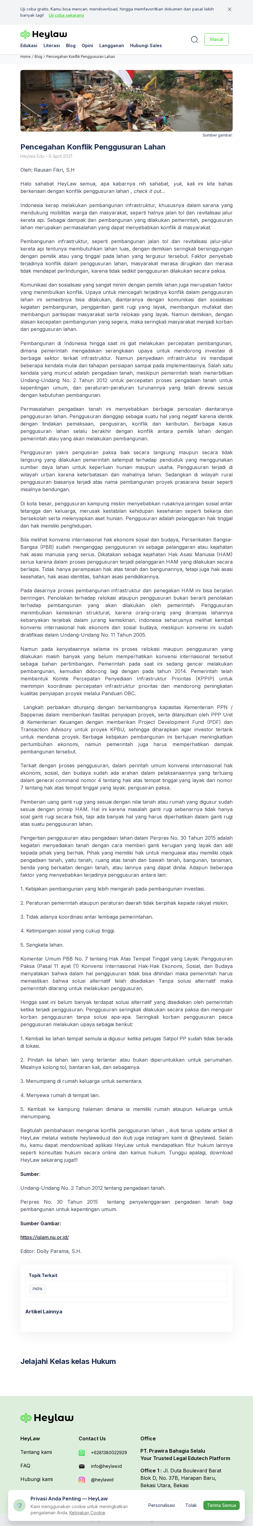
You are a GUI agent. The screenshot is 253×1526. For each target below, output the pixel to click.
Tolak (191, 1505)
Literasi (52, 45)
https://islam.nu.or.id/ (44, 1237)
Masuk (216, 39)
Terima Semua (221, 1505)
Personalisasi (161, 1505)
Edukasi (28, 45)
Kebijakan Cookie (87, 1512)
